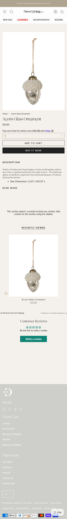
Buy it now (33, 150)
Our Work (7, 462)
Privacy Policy (55, 503)
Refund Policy (8, 508)
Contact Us (7, 478)
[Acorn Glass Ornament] (33, 266)
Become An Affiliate (11, 445)
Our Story (7, 467)
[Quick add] (6, 293)
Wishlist (6, 439)
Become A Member (11, 434)
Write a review (34, 338)
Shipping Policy (23, 508)
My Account (8, 428)
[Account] (55, 11)
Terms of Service (40, 503)
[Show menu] (4, 11)
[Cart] (62, 11)
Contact (6, 423)
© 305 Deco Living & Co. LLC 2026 (16, 503)
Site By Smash (50, 508)
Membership (8, 483)
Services (6, 472)
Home (4, 114)
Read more (10, 188)
